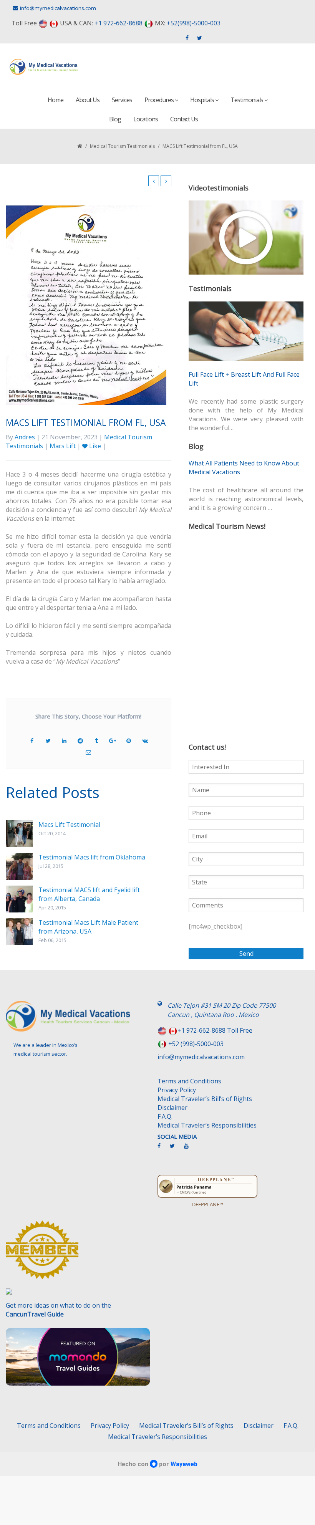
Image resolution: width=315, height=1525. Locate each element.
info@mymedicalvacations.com (58, 8)
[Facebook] (163, 1149)
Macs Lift (63, 446)
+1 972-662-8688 (118, 23)
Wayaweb (184, 1464)
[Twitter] (176, 1149)
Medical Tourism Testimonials (122, 146)
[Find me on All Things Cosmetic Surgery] (79, 1253)
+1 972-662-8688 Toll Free (214, 1030)
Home (55, 100)
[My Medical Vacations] (44, 67)
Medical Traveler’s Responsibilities (207, 1125)
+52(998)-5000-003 (193, 23)
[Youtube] (190, 1149)
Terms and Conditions (189, 1081)
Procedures (159, 100)
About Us (87, 100)
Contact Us (184, 119)
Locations (145, 119)
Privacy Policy (177, 1090)
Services (122, 100)
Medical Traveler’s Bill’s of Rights (205, 1098)
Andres (25, 437)
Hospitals (202, 100)
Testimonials (247, 100)
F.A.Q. (165, 1116)
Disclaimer (172, 1107)
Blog (115, 119)
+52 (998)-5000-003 (196, 1044)
